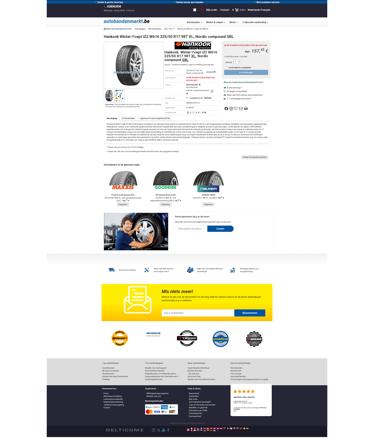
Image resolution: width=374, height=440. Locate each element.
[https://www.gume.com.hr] (201, 430)
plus (235, 411)
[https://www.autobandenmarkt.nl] (211, 428)
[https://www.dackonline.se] (198, 428)
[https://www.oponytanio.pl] (188, 430)
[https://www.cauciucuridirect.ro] (191, 430)
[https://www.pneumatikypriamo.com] (237, 428)
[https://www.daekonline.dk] (208, 428)
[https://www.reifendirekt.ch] (195, 428)
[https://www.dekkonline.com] (205, 428)
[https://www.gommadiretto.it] (201, 428)
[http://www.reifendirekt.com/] (218, 430)
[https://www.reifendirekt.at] (221, 428)
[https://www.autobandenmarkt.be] (227, 428)
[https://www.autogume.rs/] (214, 430)
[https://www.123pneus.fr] (191, 428)
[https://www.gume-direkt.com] (224, 428)
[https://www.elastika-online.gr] (195, 430)
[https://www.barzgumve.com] (198, 430)
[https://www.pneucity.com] (241, 428)
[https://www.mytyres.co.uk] (214, 428)
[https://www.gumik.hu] (247, 428)
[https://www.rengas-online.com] (231, 428)
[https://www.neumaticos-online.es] (218, 428)
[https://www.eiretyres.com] (244, 428)
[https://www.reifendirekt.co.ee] (205, 430)
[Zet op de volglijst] (236, 108)
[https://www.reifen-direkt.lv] (211, 430)
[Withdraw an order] (202, 9)
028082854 (114, 6)
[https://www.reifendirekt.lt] (208, 430)
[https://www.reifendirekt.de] (188, 428)
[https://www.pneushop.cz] (234, 428)
